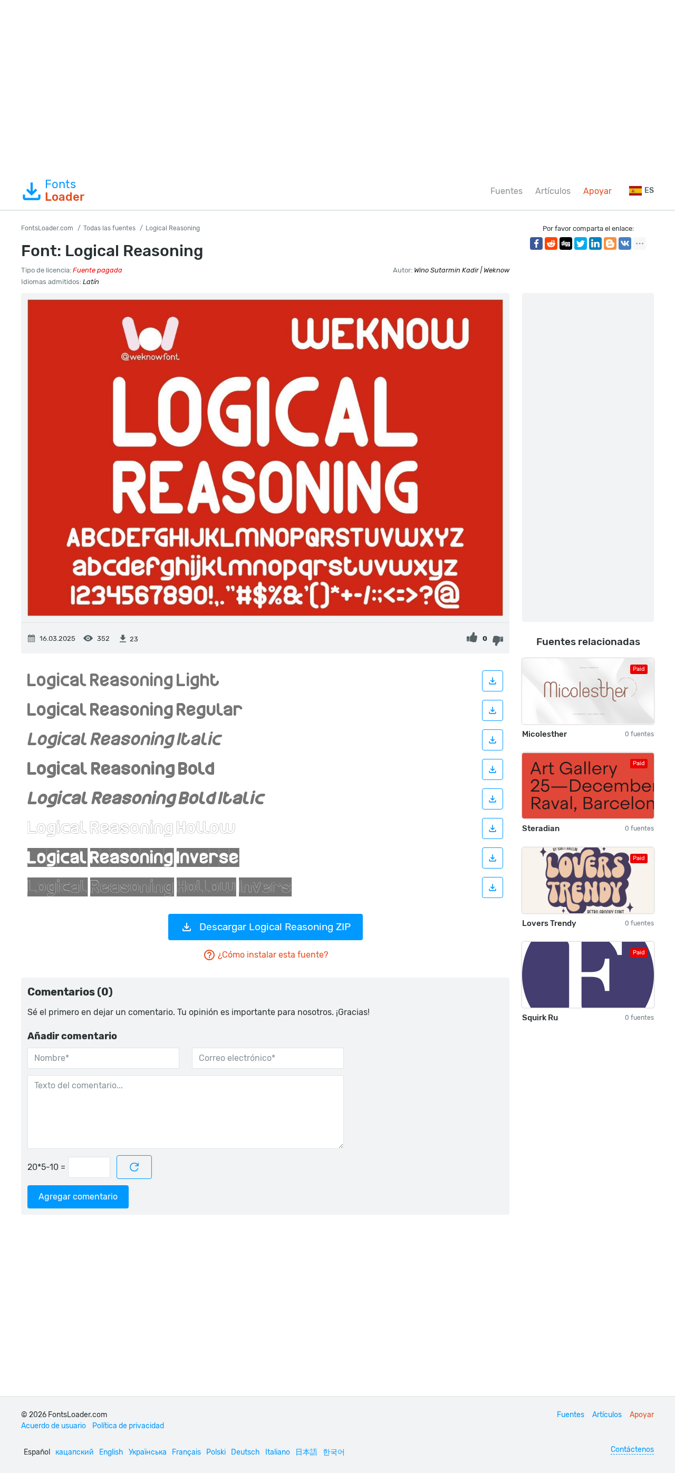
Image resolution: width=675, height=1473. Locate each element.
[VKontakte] (625, 243)
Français (186, 1452)
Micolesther (544, 734)
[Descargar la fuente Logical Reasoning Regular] (492, 710)
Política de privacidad (128, 1425)
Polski (216, 1452)
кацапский (74, 1452)
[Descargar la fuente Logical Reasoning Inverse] (492, 858)
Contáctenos (632, 1449)
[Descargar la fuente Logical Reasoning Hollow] (492, 828)
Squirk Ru (540, 1017)
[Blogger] (610, 243)
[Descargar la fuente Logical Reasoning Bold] (492, 769)
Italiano (277, 1452)
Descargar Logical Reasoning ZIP (275, 927)
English (111, 1452)
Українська (148, 1452)
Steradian (541, 828)
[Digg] (566, 243)
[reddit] (551, 243)
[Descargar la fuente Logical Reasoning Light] (492, 680)
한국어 (334, 1452)
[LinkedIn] (595, 243)
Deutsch (245, 1452)
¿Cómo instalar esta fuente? (273, 955)
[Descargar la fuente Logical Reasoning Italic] (492, 739)
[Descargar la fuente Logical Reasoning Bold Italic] (492, 798)
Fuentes (506, 191)
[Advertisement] (337, 86)
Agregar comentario (78, 1197)
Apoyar (597, 191)
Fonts (64, 190)
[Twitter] (580, 243)
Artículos (553, 191)
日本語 (306, 1452)
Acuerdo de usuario (53, 1425)
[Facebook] (536, 243)
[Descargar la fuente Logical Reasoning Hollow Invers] (492, 887)
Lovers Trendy (549, 923)
